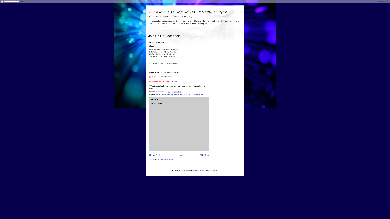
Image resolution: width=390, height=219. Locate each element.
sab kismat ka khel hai (196, 94)
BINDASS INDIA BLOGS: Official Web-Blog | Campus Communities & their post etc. (188, 14)
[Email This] (173, 92)
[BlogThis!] (175, 92)
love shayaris (184, 94)
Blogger (215, 170)
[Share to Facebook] (178, 92)
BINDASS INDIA (161, 94)
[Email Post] (168, 92)
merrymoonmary (198, 170)
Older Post (204, 155)
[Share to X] (177, 92)
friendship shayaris (173, 94)
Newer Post (154, 155)
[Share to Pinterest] (180, 92)
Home (179, 155)
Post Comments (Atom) (165, 159)
